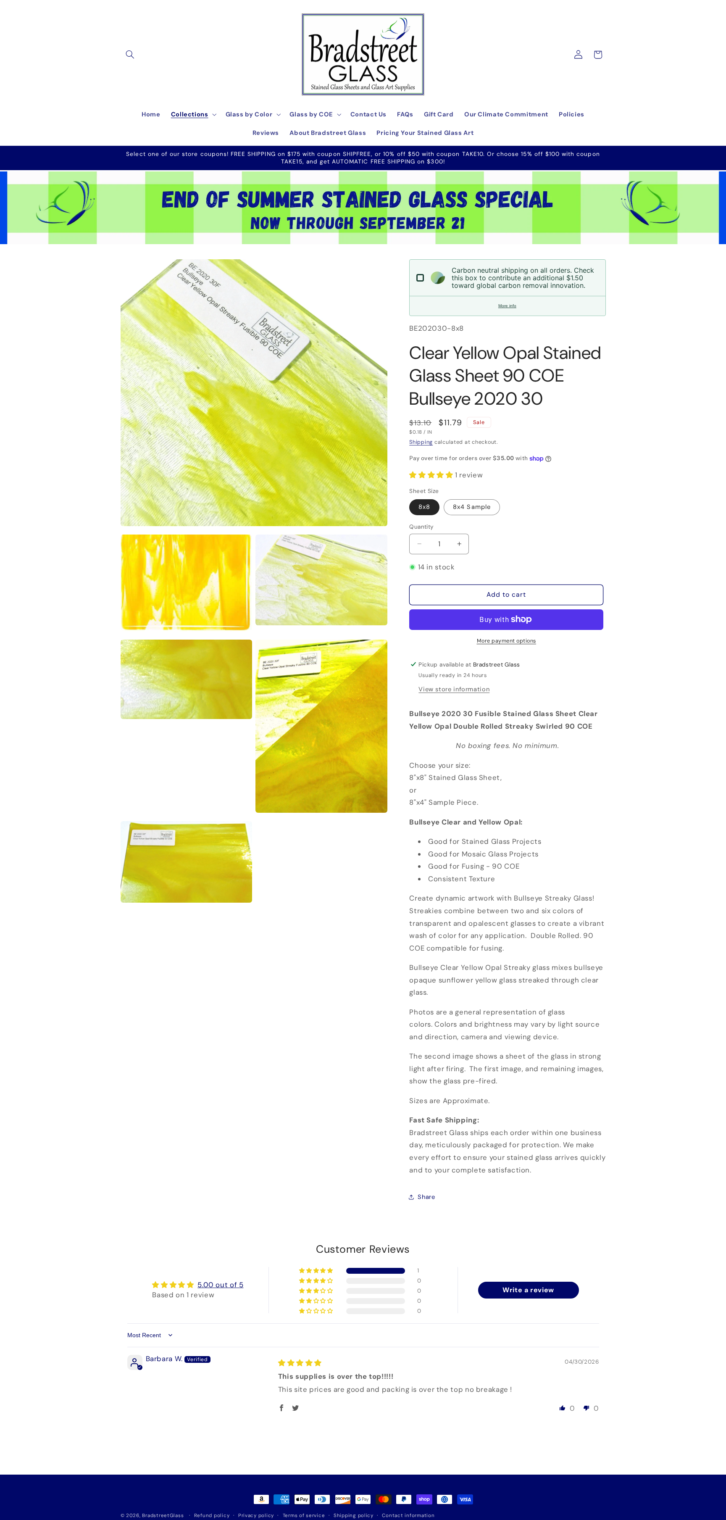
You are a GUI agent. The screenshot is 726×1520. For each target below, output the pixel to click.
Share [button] (426, 1196)
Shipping (421, 442)
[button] (130, 54)
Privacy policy (256, 1515)
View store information (453, 689)
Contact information (408, 1515)
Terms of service (304, 1515)
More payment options (507, 640)
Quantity (421, 526)
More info (507, 305)
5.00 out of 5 (220, 1284)
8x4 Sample (472, 507)
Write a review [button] (528, 1289)
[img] (300, 1362)
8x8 (424, 507)
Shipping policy (354, 1515)
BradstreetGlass (163, 1515)
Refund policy (212, 1515)
